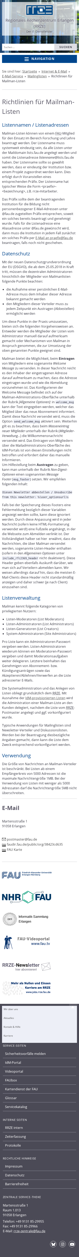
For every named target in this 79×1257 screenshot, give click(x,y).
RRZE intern (14, 1127)
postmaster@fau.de (22, 839)
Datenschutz (14, 1175)
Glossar (11, 1098)
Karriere (8, 1035)
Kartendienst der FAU (21, 1089)
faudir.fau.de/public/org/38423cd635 (35, 844)
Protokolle (13, 1145)
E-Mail (10, 808)
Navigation (42, 59)
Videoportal (14, 1071)
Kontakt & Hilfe (12, 1027)
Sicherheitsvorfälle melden (25, 1053)
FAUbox (11, 1080)
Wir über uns (11, 1009)
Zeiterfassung (15, 1136)
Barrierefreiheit (17, 1184)
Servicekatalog (16, 1107)
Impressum (13, 1166)
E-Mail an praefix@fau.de (54, 238)
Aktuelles (9, 1018)
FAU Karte (14, 849)
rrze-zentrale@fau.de (29, 1231)
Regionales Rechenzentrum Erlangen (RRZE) (39, 23)
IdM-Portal (13, 1062)
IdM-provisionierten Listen (45, 698)
